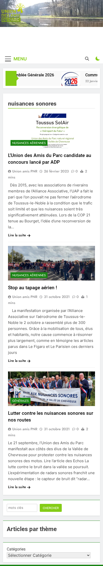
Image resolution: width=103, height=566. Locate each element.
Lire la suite (17, 235)
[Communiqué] (68, 81)
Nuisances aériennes (29, 143)
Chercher (51, 508)
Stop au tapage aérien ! (32, 287)
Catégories (16, 549)
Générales (20, 401)
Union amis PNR (24, 171)
